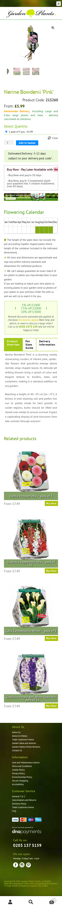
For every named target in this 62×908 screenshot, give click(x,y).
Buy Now (51, 503)
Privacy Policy (18, 773)
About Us (16, 732)
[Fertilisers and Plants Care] (31, 197)
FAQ (14, 810)
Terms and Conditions (22, 766)
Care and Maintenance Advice (26, 762)
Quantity (21, 126)
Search (31, 902)
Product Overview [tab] (13, 342)
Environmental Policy (22, 777)
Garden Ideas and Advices (24, 743)
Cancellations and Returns (24, 800)
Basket (47, 899)
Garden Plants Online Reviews (26, 746)
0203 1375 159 (28, 326)
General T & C (18, 796)
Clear (55, 138)
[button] (53, 27)
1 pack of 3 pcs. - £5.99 (21, 132)
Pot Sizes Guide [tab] (29, 344)
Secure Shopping (20, 780)
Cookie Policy (18, 769)
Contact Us (17, 750)
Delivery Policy (19, 803)
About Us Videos (19, 735)
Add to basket (27, 143)
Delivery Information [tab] (47, 342)
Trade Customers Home (23, 739)
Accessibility (18, 784)
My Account (10, 902)
